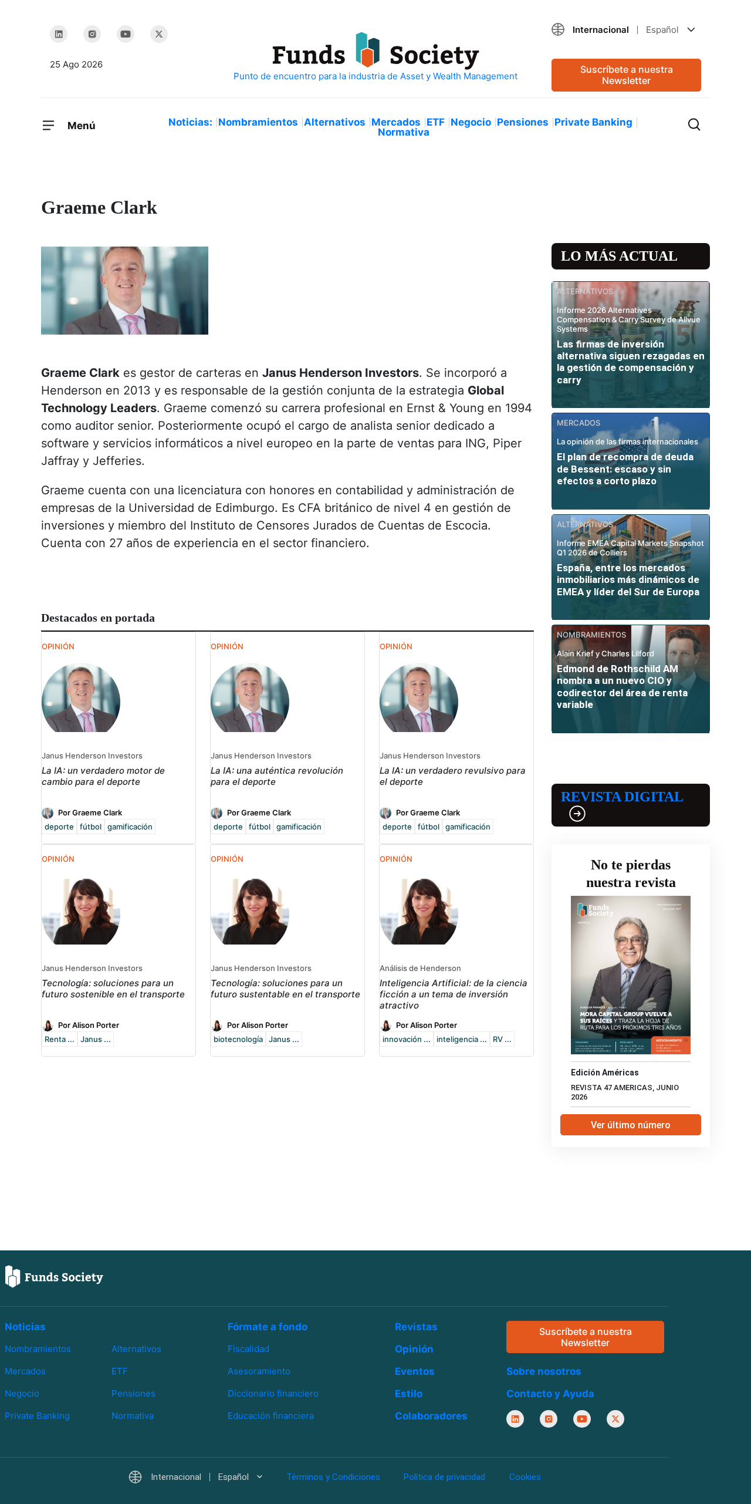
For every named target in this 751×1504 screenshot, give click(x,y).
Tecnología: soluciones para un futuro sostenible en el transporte (113, 988)
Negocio (471, 122)
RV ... (502, 1039)
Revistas (416, 1327)
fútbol (91, 826)
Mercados (396, 122)
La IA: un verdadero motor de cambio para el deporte (103, 776)
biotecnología (238, 1039)
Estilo (408, 1394)
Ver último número (631, 1125)
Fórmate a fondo (267, 1327)
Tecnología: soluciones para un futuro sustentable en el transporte (285, 988)
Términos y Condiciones (333, 1477)
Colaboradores (431, 1416)
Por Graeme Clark (90, 812)
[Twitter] (159, 34)
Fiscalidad (248, 1348)
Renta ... (60, 1039)
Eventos (415, 1371)
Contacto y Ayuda (550, 1394)
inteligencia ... (462, 1039)
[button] (626, 29)
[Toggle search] (694, 123)
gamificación (130, 826)
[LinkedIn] (58, 34)
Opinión (414, 1349)
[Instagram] (92, 34)
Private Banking (593, 122)
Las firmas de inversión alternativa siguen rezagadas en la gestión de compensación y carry (631, 362)
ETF (436, 122)
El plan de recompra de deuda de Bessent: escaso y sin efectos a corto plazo (625, 469)
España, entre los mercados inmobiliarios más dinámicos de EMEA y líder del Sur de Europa (628, 580)
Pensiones (523, 122)
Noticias (25, 1327)
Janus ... (95, 1039)
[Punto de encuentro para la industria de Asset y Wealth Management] (375, 57)
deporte (59, 826)
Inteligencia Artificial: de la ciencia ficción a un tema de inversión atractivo (453, 994)
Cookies (525, 1477)
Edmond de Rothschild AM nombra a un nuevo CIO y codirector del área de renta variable (622, 686)
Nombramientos (258, 122)
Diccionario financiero (273, 1393)
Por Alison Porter (88, 1025)
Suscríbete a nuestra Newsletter (626, 74)
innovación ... (407, 1039)
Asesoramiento (259, 1371)
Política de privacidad (444, 1477)
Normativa (403, 132)
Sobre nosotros (543, 1372)
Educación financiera (271, 1415)
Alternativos (335, 122)
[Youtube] (125, 34)
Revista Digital (622, 796)
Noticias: (190, 122)
